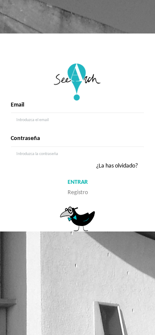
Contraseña (25, 138)
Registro (78, 192)
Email (17, 105)
